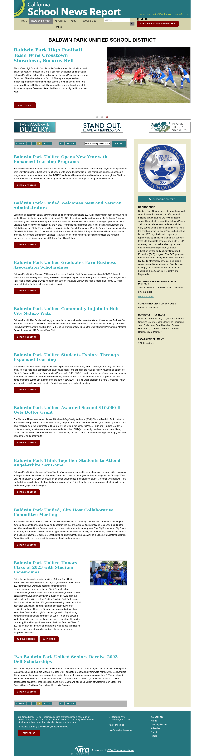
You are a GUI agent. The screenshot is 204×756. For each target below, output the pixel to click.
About (74, 21)
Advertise (60, 21)
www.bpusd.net (146, 296)
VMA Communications (120, 750)
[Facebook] (138, 19)
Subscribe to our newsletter (157, 24)
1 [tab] (97, 117)
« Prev (20, 143)
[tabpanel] (102, 81)
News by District (41, 21)
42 (61, 143)
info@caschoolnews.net (121, 730)
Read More (24, 112)
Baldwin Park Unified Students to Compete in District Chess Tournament (47, 55)
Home (24, 21)
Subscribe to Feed (163, 199)
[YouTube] (146, 19)
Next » (70, 143)
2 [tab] (102, 117)
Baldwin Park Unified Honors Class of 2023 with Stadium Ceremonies (45, 567)
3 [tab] (107, 117)
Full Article (27, 639)
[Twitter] (142, 19)
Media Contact (27, 185)
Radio (59, 27)
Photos (50, 639)
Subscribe (29, 733)
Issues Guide (89, 21)
